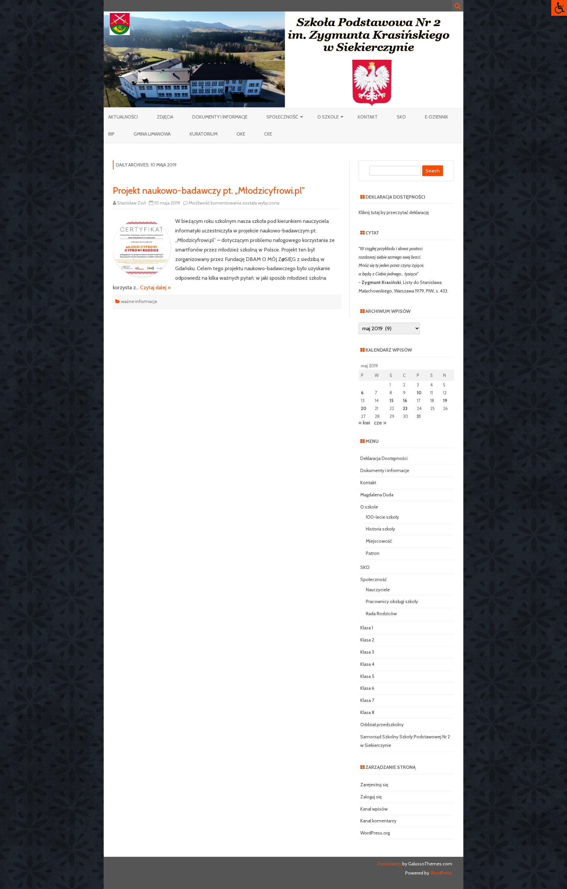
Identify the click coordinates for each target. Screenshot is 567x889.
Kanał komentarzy (378, 821)
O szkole (328, 117)
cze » (380, 423)
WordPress (440, 873)
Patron (372, 553)
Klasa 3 (367, 652)
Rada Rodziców (381, 614)
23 (405, 408)
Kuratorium (204, 134)
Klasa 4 (367, 664)
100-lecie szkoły (382, 517)
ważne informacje (139, 301)
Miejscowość (379, 541)
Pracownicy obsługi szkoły (392, 601)
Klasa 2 (367, 640)
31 (419, 416)
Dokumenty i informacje (219, 117)
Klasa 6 (367, 688)
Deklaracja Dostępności (384, 458)
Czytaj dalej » (155, 287)
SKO (401, 117)
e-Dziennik (436, 117)
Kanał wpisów (374, 809)
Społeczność (282, 117)
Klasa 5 (367, 676)
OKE (241, 134)
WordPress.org (375, 833)
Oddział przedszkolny (382, 724)
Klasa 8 (367, 712)
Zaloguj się (371, 797)
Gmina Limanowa (152, 134)
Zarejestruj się (374, 785)
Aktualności (123, 117)
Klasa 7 (367, 700)
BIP (111, 134)
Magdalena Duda (376, 495)
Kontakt (368, 117)
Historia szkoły (380, 529)
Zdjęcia (165, 117)
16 (405, 400)
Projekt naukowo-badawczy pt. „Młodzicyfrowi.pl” (209, 190)
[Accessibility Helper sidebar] (559, 8)
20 (363, 408)
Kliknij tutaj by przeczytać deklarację (394, 212)
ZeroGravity (389, 864)
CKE (268, 134)
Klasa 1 (366, 628)
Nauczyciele (378, 590)
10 (419, 392)
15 (391, 400)
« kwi (364, 423)
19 (445, 400)
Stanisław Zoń (131, 203)
